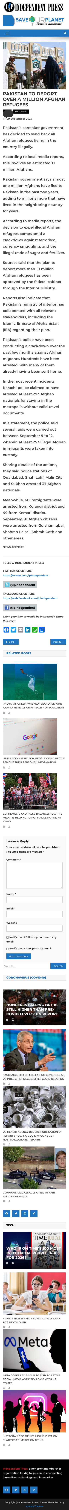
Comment (13, 859)
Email (10, 908)
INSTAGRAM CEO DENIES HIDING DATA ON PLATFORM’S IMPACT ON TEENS (30, 1438)
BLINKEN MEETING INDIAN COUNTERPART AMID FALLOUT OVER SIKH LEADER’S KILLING (13, 642)
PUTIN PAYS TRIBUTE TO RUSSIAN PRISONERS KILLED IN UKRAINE (59, 642)
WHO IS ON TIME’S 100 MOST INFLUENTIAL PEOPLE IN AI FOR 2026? (33, 1253)
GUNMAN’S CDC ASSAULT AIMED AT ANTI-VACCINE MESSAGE (29, 1194)
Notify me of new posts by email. (30, 948)
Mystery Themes (34, 1506)
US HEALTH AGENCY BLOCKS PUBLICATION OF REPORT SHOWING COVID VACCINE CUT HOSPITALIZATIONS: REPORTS (32, 1135)
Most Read (21, 111)
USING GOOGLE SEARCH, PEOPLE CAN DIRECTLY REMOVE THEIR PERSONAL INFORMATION (34, 760)
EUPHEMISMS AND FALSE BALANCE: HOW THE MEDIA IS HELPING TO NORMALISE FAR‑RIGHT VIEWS (32, 817)
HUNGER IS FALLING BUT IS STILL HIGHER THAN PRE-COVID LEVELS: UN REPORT (32, 1009)
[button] (8, 113)
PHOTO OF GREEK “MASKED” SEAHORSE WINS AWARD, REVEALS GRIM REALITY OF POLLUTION (33, 705)
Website (11, 922)
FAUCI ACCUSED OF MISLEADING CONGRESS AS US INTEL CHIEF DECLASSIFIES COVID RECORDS (33, 1076)
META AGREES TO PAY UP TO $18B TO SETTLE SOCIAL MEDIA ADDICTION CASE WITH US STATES (31, 1379)
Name (11, 894)
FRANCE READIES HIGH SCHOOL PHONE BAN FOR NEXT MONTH (32, 1320)
